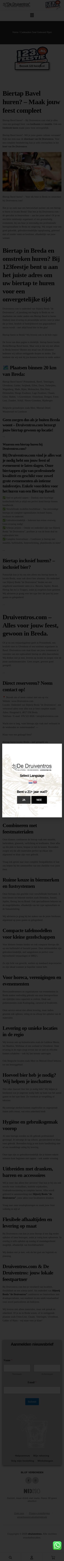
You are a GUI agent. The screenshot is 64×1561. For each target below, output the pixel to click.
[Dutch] (31, 781)
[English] (35, 781)
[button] (24, 800)
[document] (32, 780)
